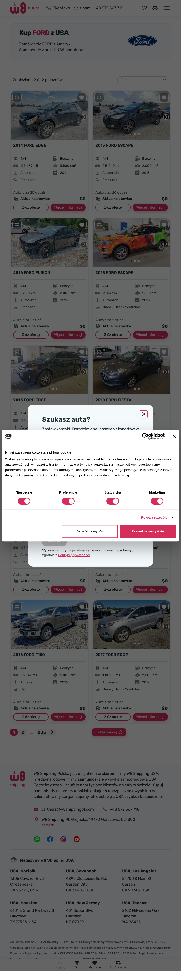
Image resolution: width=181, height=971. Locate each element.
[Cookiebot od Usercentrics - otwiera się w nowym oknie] (145, 436)
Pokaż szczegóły (154, 517)
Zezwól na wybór (89, 531)
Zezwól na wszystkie (148, 531)
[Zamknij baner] (174, 436)
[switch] (68, 501)
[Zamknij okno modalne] (144, 414)
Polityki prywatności (74, 555)
